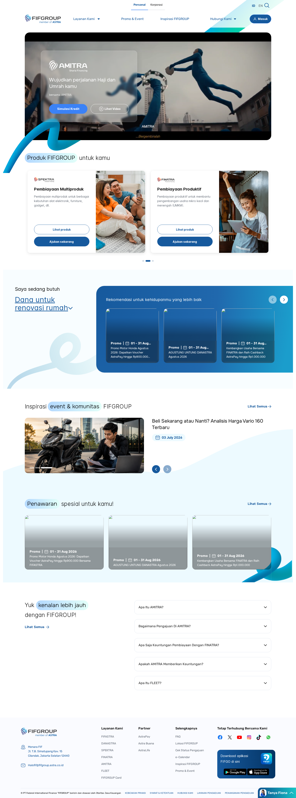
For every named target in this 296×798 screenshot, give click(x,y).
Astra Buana (146, 743)
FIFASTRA (107, 736)
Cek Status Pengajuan (189, 750)
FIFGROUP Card (111, 777)
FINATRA (107, 757)
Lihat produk (62, 229)
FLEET (105, 771)
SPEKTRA (107, 750)
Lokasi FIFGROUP (186, 743)
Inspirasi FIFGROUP (187, 764)
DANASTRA (108, 743)
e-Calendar (182, 757)
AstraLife (144, 750)
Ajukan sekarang (62, 241)
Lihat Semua (257, 406)
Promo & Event (185, 771)
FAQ (177, 736)
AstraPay (144, 736)
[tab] (139, 5)
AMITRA (106, 764)
